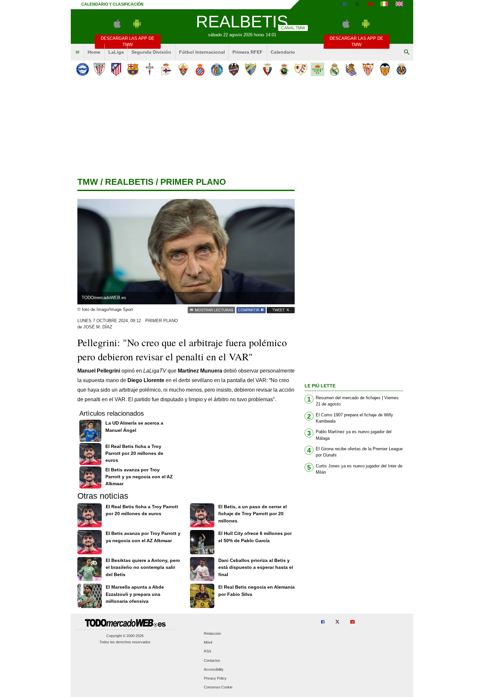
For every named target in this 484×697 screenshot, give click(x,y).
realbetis (129, 181)
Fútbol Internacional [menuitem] (202, 52)
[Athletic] (99, 69)
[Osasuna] (267, 69)
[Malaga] (250, 69)
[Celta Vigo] (149, 69)
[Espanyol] (200, 69)
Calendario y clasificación (112, 4)
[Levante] (233, 69)
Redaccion (212, 633)
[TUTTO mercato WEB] (384, 4)
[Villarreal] (401, 69)
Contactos (212, 660)
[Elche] (183, 69)
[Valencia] (384, 69)
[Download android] (137, 26)
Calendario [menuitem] (283, 52)
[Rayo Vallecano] (301, 69)
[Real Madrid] (334, 69)
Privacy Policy (215, 678)
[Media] (370, 4)
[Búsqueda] (407, 52)
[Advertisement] (242, 128)
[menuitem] (77, 52)
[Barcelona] (133, 69)
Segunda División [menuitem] (151, 52)
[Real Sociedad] (351, 69)
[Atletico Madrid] (116, 69)
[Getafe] (217, 69)
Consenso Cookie (218, 687)
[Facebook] (344, 4)
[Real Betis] (317, 69)
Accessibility (214, 669)
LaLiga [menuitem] (116, 52)
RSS (207, 652)
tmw (87, 181)
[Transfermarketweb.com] (399, 4)
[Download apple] (117, 26)
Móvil (208, 643)
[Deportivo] (166, 69)
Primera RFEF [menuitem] (247, 52)
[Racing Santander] (284, 69)
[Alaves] (82, 69)
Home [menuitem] (94, 52)
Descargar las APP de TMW (127, 41)
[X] (357, 4)
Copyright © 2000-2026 (125, 636)
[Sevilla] (368, 69)
